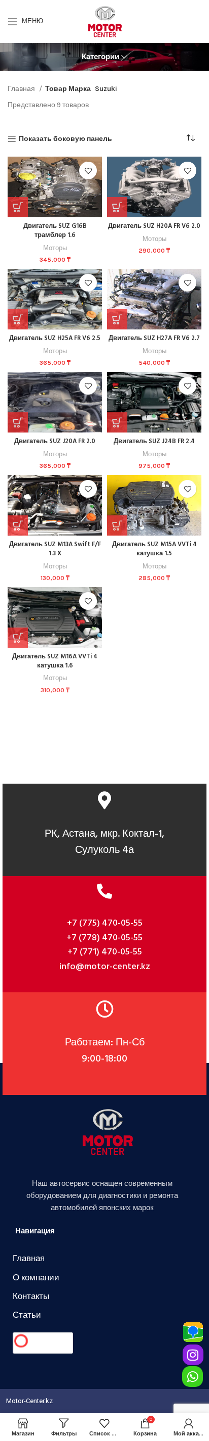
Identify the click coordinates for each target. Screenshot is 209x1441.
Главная (22, 88)
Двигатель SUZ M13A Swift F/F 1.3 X (55, 549)
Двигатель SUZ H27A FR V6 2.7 (154, 338)
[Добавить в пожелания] (88, 170)
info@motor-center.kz (104, 966)
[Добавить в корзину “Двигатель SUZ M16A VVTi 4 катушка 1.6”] (18, 638)
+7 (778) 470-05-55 (104, 938)
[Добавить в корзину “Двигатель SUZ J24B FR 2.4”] (117, 422)
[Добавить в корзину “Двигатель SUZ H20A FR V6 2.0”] (117, 207)
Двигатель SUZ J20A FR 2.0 (54, 442)
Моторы (55, 248)
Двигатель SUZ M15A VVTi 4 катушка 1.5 (154, 549)
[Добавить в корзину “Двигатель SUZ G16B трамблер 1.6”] (18, 207)
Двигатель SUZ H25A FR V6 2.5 (54, 338)
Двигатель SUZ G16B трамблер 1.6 (55, 231)
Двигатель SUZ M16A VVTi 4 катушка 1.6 (54, 661)
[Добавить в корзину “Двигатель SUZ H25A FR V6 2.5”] (18, 319)
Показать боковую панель (65, 139)
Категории (100, 57)
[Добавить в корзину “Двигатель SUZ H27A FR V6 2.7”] (117, 319)
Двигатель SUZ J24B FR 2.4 (154, 442)
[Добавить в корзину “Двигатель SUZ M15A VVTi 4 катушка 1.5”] (117, 525)
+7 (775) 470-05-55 (105, 923)
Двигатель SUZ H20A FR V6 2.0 (154, 226)
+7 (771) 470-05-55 (104, 952)
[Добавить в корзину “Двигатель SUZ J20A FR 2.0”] (18, 422)
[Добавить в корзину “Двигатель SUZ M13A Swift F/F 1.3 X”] (18, 525)
